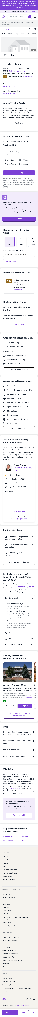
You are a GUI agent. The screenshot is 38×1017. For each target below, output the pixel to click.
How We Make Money (9, 870)
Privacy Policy (7, 978)
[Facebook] (23, 998)
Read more (19, 123)
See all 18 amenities (17, 428)
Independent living (8, 897)
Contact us (6, 860)
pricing (16, 34)
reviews (22, 34)
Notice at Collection (8, 981)
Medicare (5, 963)
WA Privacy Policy (8, 985)
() (15, 475)
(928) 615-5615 (9, 93)
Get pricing (19, 172)
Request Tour (11, 261)
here (21, 7)
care (28, 34)
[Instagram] (27, 998)
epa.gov (31, 586)
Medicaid (5, 967)
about (10, 34)
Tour (23, 1012)
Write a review (19, 324)
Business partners (8, 883)
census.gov (21, 586)
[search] (30, 17)
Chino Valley (8, 836)
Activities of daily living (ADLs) (12, 960)
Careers (5, 863)
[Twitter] (30, 998)
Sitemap (28, 1005)
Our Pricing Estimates (9, 873)
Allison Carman (20, 465)
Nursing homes (7, 922)
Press (4, 866)
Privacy (16, 1005)
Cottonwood (8, 840)
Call (32, 1012)
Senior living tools (8, 944)
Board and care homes (9, 901)
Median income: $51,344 (16, 611)
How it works (6, 947)
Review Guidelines (8, 876)
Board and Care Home (15, 347)
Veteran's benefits (8, 957)
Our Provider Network (9, 950)
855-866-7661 (30, 11)
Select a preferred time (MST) (13, 250)
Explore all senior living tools (19, 562)
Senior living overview (9, 926)
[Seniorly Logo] (4, 17)
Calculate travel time (17, 71)
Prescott (24, 840)
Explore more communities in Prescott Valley (19, 715)
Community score (15, 76)
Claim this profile (19, 815)
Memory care (6, 904)
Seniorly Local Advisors (10, 954)
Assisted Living (13, 343)
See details (10, 706)
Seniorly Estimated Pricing (12, 141)
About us (5, 856)
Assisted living (7, 894)
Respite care (6, 910)
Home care (6, 907)
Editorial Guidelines (8, 879)
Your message (10, 492)
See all (6, 29)
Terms (4, 991)
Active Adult (6, 914)
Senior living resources (9, 940)
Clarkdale (24, 836)
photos (4, 34)
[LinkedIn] (34, 998)
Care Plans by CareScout (10, 937)
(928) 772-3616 (9, 86)
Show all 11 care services (19, 370)
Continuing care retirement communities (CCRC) (15, 918)
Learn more (19, 219)
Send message (19, 511)
